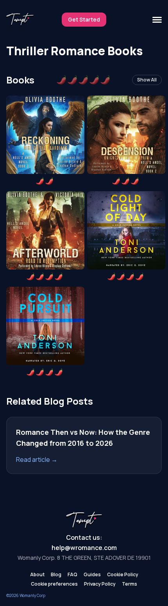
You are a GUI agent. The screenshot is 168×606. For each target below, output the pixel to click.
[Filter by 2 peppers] (72, 80)
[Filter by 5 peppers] (105, 80)
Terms (129, 584)
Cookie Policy (122, 574)
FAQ (72, 574)
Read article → (36, 459)
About (37, 574)
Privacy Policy (100, 584)
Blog (56, 574)
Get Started (84, 19)
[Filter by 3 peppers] (83, 80)
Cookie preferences (54, 584)
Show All (147, 79)
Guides (92, 574)
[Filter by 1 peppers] (61, 80)
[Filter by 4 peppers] (94, 80)
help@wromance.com (84, 547)
